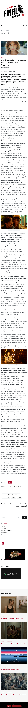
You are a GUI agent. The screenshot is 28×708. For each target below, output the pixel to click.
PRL (9, 494)
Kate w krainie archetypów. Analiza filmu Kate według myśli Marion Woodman (21, 504)
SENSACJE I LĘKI (8, 641)
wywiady (19, 497)
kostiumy (14, 491)
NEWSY (2, 57)
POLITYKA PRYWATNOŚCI (7, 530)
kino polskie (5, 489)
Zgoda (9, 706)
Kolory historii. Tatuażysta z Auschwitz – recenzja (13, 695)
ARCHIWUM (4, 532)
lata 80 (20, 491)
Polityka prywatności (16, 706)
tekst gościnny (6, 497)
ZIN (3, 534)
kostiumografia (6, 491)
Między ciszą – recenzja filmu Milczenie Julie (12, 618)
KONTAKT (4, 528)
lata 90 (4, 494)
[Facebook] (2, 543)
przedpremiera (15, 494)
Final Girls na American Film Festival (10, 669)
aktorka (9, 486)
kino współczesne (14, 489)
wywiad (13, 497)
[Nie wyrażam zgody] (26, 705)
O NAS (3, 526)
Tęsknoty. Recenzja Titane (7, 503)
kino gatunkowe (17, 486)
